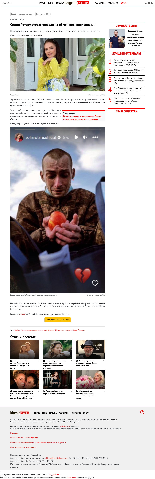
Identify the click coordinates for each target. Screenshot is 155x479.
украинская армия (35, 330)
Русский (6, 3)
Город (42, 3)
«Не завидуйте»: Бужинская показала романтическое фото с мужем (85, 394)
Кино (50, 3)
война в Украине (77, 330)
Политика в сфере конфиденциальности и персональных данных (38, 442)
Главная (13, 19)
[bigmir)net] (71, 3)
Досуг (123, 3)
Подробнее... (54, 474)
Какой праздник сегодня (21, 14)
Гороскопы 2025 (43, 14)
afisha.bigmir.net (65, 426)
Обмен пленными (62, 330)
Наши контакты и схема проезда (24, 437)
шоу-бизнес (49, 330)
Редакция (14, 433)
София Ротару (20, 330)
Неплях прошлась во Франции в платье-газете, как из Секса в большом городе (127, 101)
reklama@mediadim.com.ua (56, 458)
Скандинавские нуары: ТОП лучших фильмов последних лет (129, 71)
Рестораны (100, 3)
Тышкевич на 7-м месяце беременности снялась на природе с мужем (19, 364)
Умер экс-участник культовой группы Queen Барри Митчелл (86, 363)
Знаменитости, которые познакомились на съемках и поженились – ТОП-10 (126, 62)
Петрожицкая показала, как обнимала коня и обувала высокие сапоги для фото (54, 364)
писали (22, 314)
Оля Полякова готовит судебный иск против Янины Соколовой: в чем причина (128, 91)
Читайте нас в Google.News (57, 319)
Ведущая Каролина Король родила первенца (54, 392)
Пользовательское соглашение (23, 447)
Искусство (113, 3)
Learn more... (72, 477)
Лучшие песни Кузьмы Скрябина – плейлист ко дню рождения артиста (129, 79)
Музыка (60, 3)
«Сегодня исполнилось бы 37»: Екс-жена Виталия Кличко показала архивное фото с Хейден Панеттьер (21, 394)
